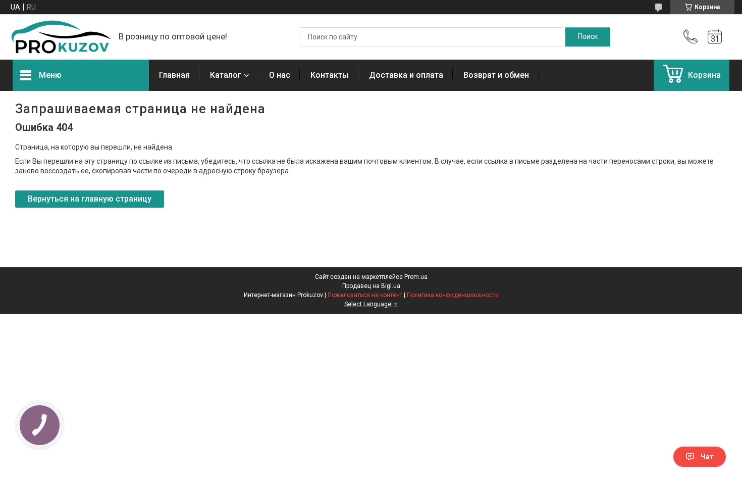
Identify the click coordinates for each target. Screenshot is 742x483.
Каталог (225, 75)
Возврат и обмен (496, 75)
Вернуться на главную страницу (89, 199)
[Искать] (587, 36)
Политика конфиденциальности (453, 295)
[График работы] (715, 37)
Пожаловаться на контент (365, 295)
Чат (707, 457)
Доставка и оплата (406, 75)
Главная (174, 75)
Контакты (329, 75)
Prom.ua (416, 276)
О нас (279, 75)
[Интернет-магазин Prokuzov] (60, 37)
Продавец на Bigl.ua (371, 285)
